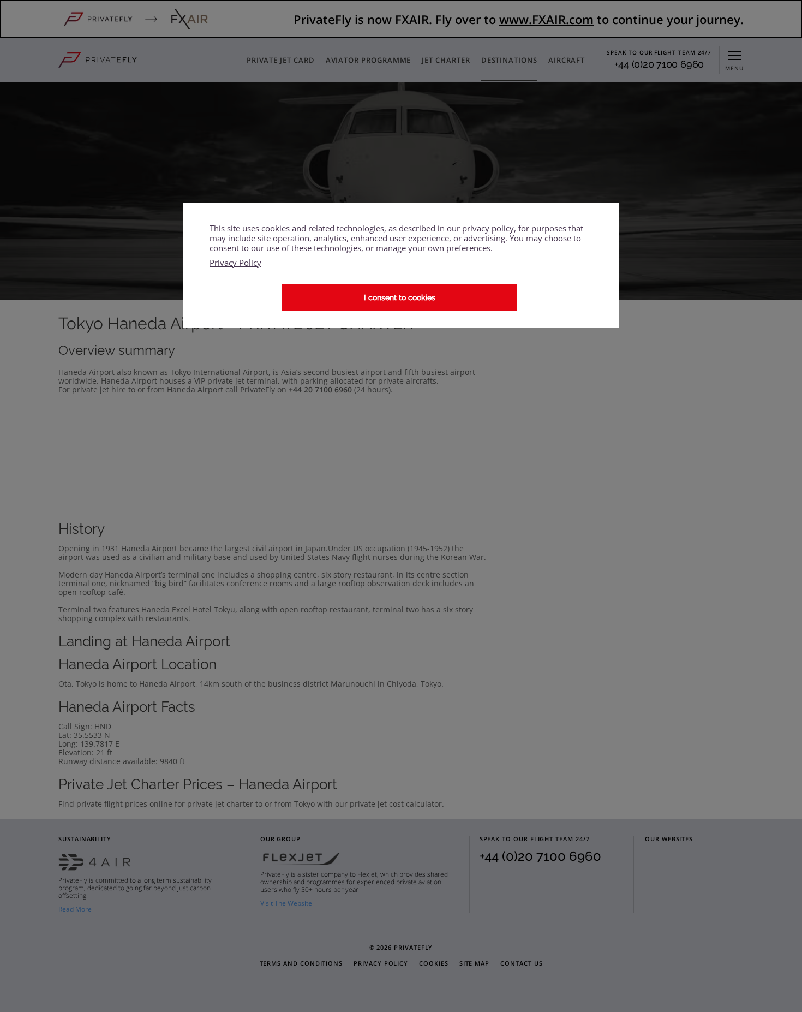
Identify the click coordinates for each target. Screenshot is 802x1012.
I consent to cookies (399, 297)
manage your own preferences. (434, 247)
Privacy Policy (235, 263)
